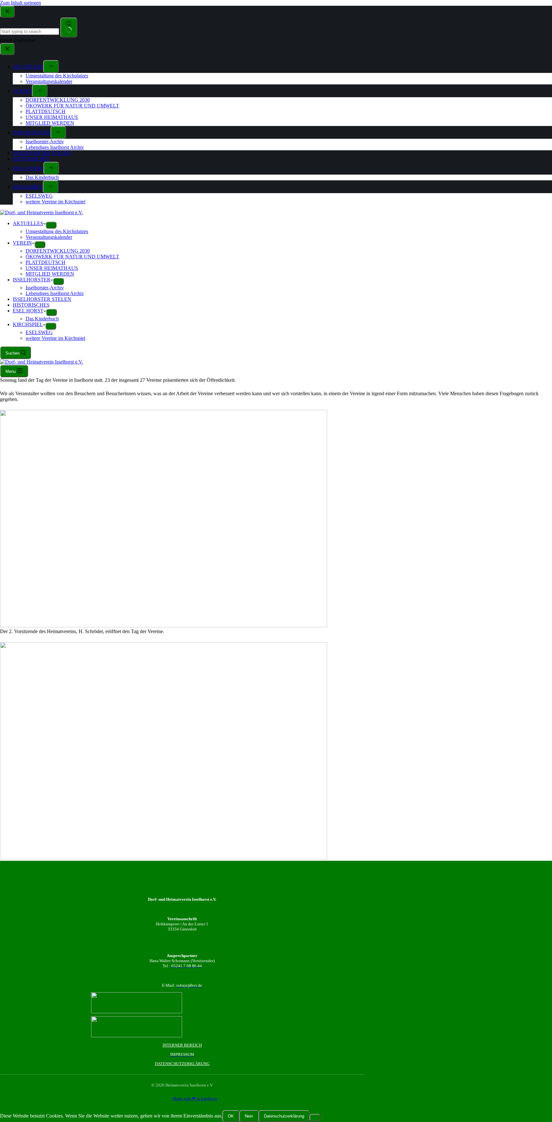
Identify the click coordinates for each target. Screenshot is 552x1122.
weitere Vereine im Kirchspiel (55, 338)
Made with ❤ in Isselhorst (194, 1098)
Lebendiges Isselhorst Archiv (55, 293)
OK (231, 1116)
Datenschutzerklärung (284, 1116)
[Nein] (315, 1117)
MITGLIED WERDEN (50, 274)
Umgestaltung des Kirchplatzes (57, 231)
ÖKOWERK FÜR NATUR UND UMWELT (72, 256)
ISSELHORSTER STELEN (42, 299)
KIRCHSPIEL (28, 324)
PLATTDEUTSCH (45, 262)
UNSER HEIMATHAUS (52, 268)
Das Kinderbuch (42, 318)
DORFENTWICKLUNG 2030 (58, 251)
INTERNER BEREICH (182, 1045)
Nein (249, 1116)
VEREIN (22, 243)
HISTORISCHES (31, 305)
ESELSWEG (39, 332)
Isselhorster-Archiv (45, 287)
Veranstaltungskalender (49, 237)
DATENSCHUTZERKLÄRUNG (182, 1063)
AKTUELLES (28, 223)
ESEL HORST (28, 310)
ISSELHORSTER (31, 279)
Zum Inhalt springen (20, 2)
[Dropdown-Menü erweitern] (51, 225)
